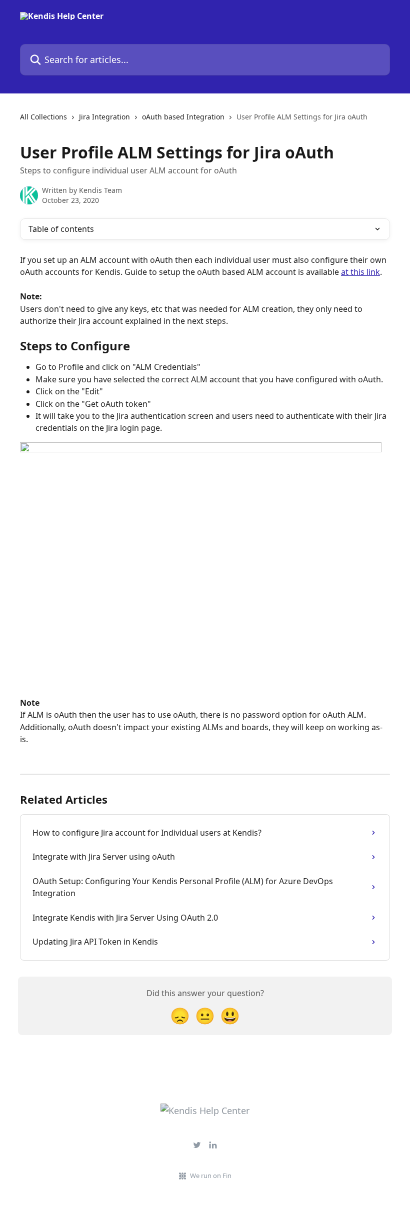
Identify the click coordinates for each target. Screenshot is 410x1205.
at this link (360, 271)
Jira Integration (104, 116)
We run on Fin (211, 1175)
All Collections (43, 116)
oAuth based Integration (183, 116)
